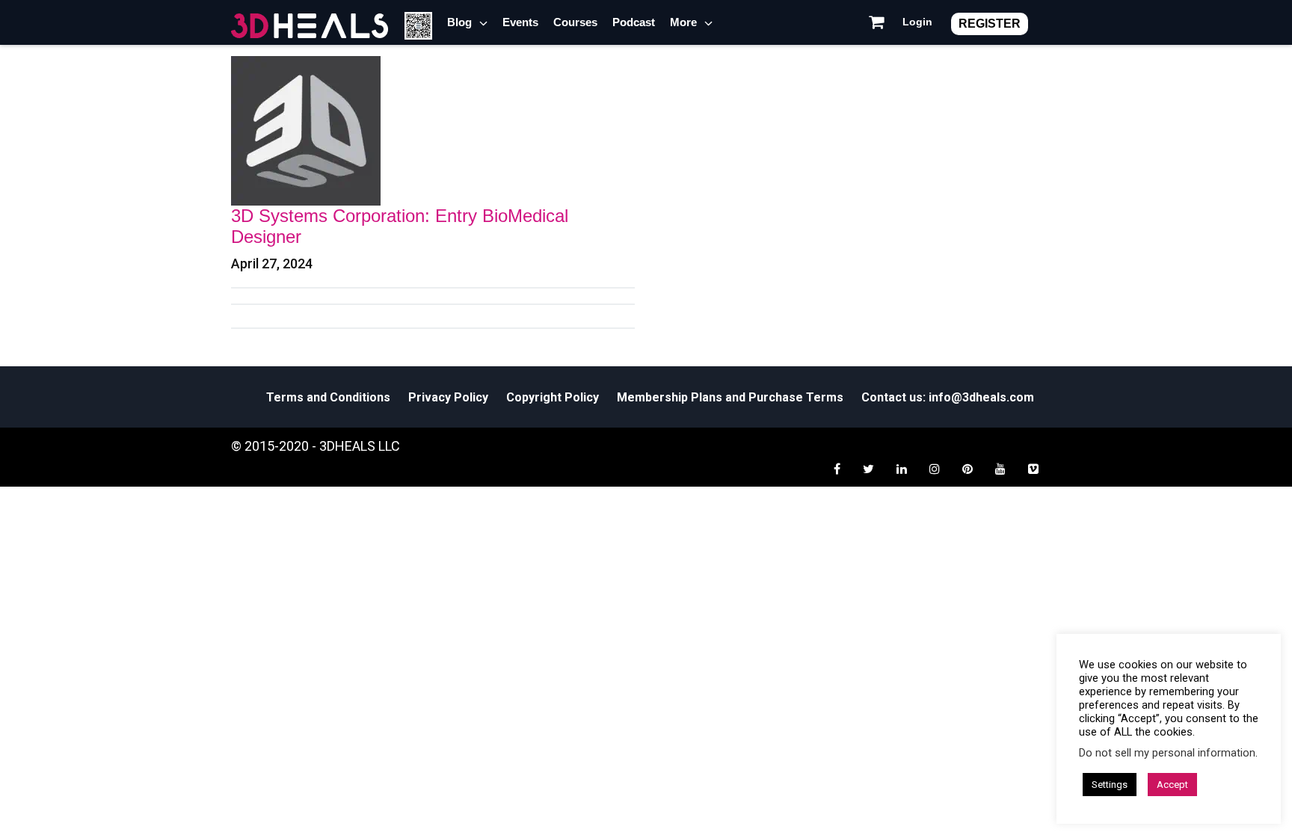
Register (990, 23)
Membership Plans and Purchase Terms (730, 397)
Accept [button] (1172, 784)
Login (917, 22)
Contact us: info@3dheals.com (947, 397)
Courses (575, 22)
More (683, 22)
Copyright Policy (552, 397)
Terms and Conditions (328, 397)
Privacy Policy (448, 397)
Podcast (633, 22)
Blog (459, 22)
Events (520, 22)
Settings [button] (1110, 784)
